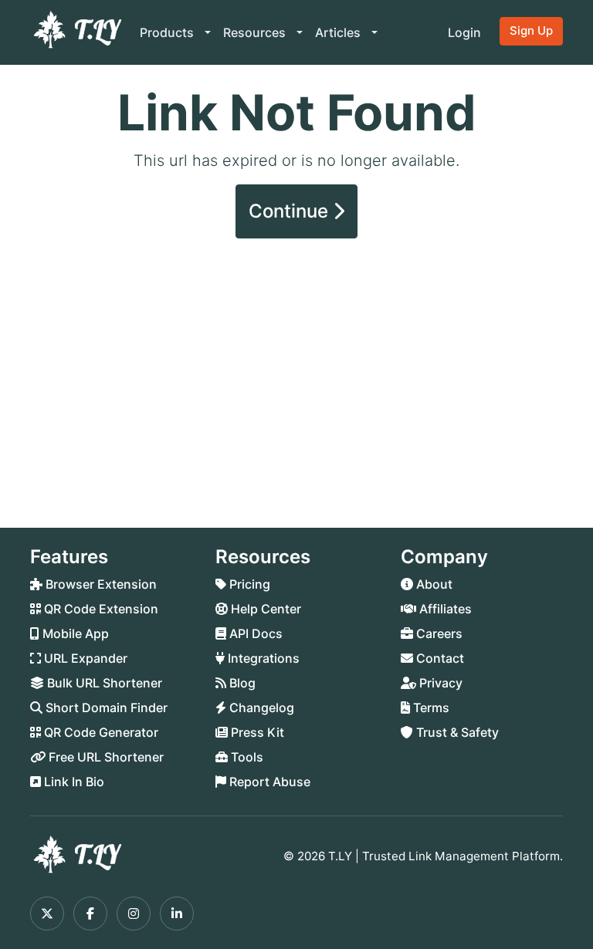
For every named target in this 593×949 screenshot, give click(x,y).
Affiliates (444, 608)
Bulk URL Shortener (103, 683)
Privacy (439, 683)
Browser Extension (99, 584)
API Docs (254, 633)
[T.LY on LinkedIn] (177, 913)
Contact (438, 658)
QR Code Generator (99, 732)
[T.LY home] (75, 32)
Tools (245, 757)
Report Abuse (268, 781)
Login (464, 32)
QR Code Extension (99, 608)
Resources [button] (256, 32)
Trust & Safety (456, 732)
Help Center (264, 608)
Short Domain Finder (105, 707)
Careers (438, 633)
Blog (241, 683)
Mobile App (74, 633)
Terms (429, 707)
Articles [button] (339, 32)
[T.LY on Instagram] (134, 913)
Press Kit (256, 732)
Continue (291, 211)
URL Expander (84, 658)
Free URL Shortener (105, 757)
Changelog (260, 707)
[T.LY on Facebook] (90, 913)
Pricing (248, 584)
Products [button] (168, 32)
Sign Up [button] (531, 30)
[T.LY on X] (47, 913)
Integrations (262, 658)
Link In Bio (72, 781)
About (432, 584)
